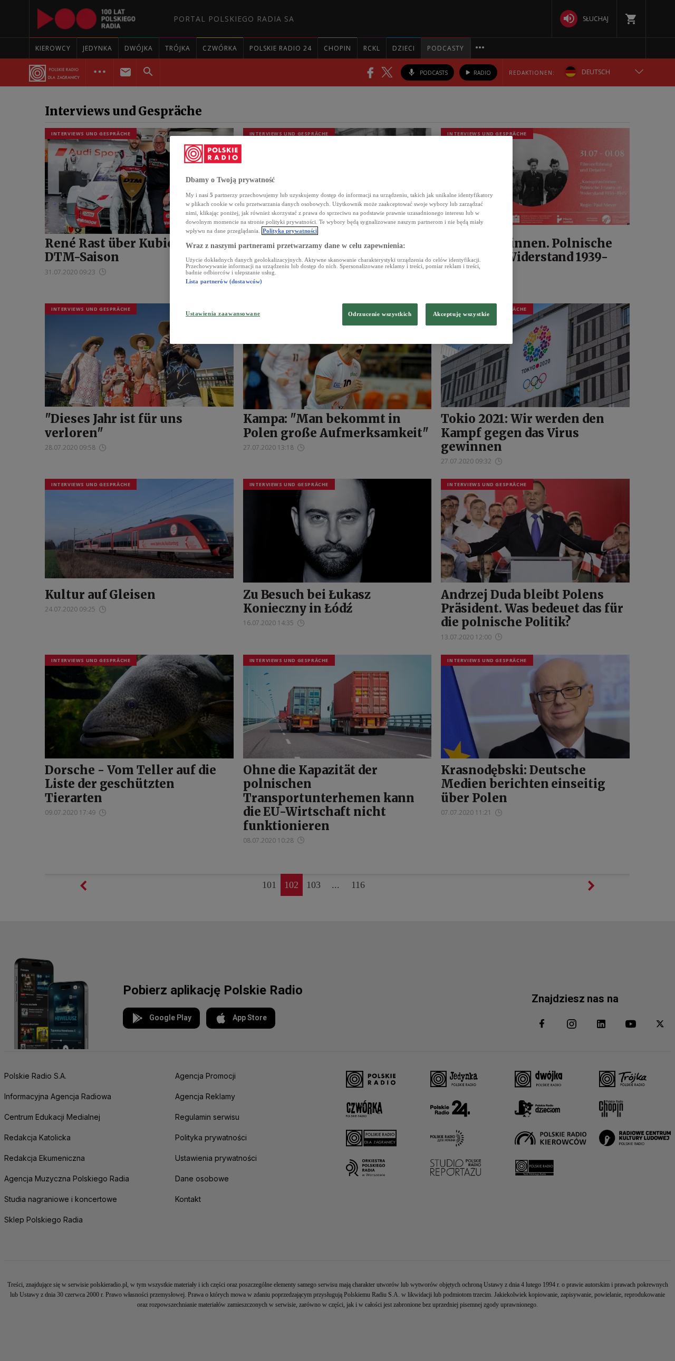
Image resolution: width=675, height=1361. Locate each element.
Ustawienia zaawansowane (223, 313)
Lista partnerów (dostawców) (224, 281)
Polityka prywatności (290, 231)
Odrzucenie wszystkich (380, 314)
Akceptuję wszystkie (461, 314)
